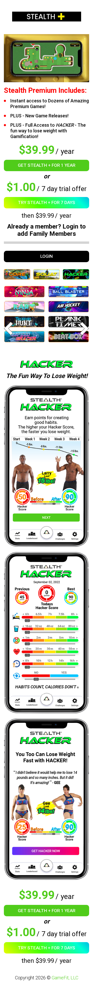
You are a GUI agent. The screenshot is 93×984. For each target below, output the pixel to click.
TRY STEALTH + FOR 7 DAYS (46, 202)
